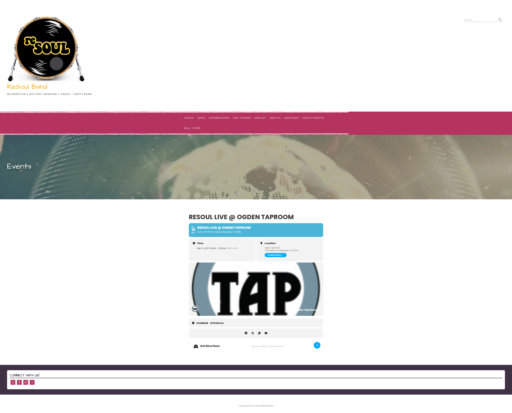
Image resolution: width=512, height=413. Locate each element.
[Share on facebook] (246, 333)
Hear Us (188, 118)
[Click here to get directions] (317, 345)
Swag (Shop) (291, 118)
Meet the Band (242, 118)
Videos (201, 118)
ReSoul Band (27, 87)
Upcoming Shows (219, 118)
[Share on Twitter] (252, 333)
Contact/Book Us (313, 118)
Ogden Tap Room (272, 247)
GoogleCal (217, 323)
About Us (275, 118)
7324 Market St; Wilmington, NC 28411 (282, 250)
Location (270, 243)
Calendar (202, 323)
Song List (260, 118)
